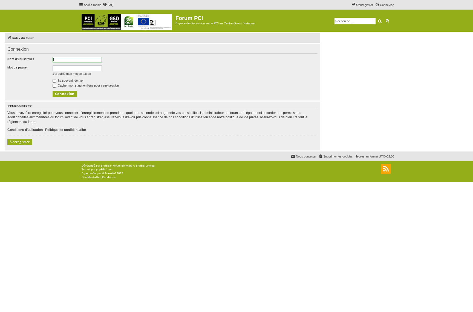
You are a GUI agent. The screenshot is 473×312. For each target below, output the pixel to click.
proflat (93, 173)
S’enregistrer (20, 141)
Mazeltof (110, 173)
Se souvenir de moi (70, 80)
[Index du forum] (127, 20)
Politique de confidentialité (65, 130)
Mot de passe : (17, 67)
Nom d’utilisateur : (20, 59)
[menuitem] (108, 5)
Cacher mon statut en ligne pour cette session (88, 85)
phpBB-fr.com (104, 169)
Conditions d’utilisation (25, 130)
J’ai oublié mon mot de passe (72, 73)
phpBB (105, 165)
